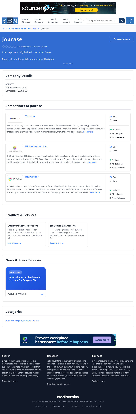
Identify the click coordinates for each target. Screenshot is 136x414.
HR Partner (32, 176)
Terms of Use (59, 406)
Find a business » (10, 381)
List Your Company (39, 20)
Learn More (13, 243)
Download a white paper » (58, 384)
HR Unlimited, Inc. (36, 146)
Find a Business (78, 20)
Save (115, 120)
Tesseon (30, 116)
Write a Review (40, 46)
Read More (88, 132)
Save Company (123, 39)
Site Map (75, 406)
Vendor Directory (26, 20)
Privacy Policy (41, 406)
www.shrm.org (92, 406)
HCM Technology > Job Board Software (22, 320)
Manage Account (66, 20)
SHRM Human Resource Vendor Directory (20, 28)
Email (115, 116)
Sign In (130, 20)
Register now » (98, 381)
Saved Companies (53, 20)
